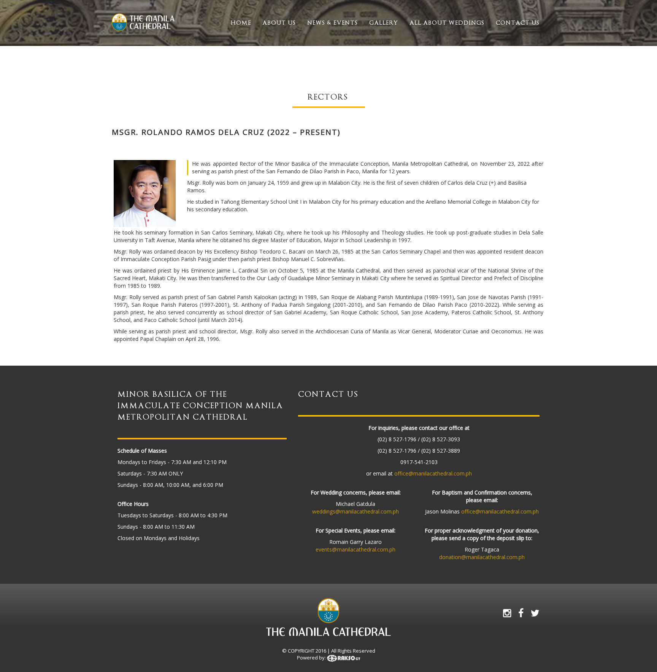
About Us (279, 23)
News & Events (332, 23)
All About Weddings (446, 23)
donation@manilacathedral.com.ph (482, 557)
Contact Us (518, 23)
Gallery (383, 23)
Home (241, 23)
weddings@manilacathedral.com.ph (355, 511)
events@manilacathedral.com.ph (355, 549)
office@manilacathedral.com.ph (433, 473)
